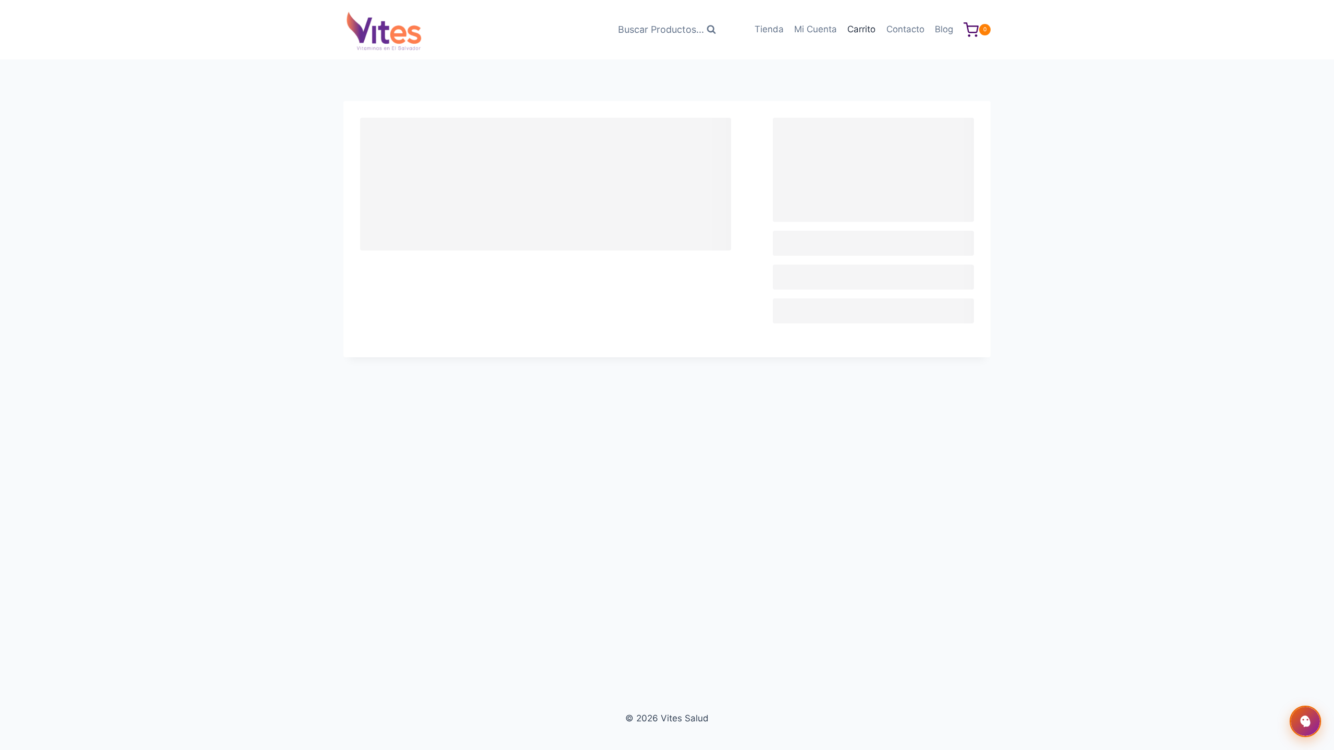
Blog (944, 29)
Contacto (905, 29)
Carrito (861, 29)
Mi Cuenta (815, 29)
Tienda (769, 29)
